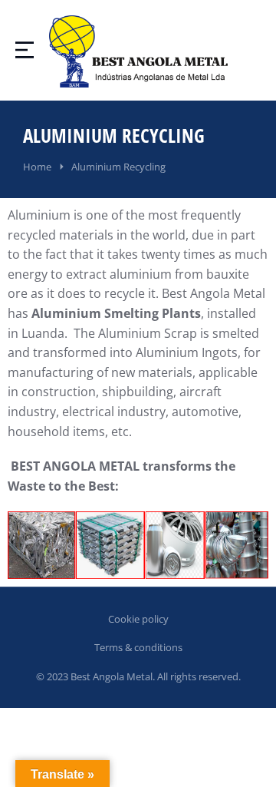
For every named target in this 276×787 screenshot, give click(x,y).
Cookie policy (138, 619)
